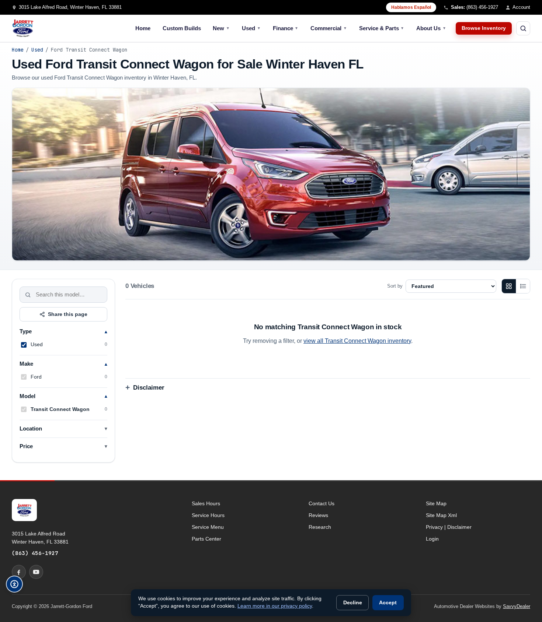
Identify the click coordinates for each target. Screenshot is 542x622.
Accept (388, 602)
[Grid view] (509, 286)
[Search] (28, 294)
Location (31, 429)
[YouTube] (36, 572)
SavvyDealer (516, 606)
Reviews (318, 515)
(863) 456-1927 (35, 552)
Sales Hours (206, 503)
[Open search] (523, 28)
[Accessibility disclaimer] (14, 584)
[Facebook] (19, 572)
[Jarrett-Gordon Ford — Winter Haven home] (23, 28)
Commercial (328, 28)
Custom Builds (182, 28)
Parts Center (206, 539)
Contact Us (321, 503)
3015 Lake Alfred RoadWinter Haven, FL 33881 (40, 538)
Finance (286, 28)
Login (432, 539)
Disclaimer (148, 387)
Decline (352, 602)
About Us (431, 28)
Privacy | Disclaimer (449, 527)
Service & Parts (381, 28)
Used (251, 28)
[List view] (523, 286)
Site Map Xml (441, 515)
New (221, 28)
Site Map (436, 503)
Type (26, 331)
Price (26, 446)
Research (320, 527)
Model (27, 396)
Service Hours (208, 515)
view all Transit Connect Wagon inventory (357, 341)
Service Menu (208, 527)
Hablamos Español (411, 7)
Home (142, 28)
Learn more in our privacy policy (274, 606)
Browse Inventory (484, 28)
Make (26, 364)
